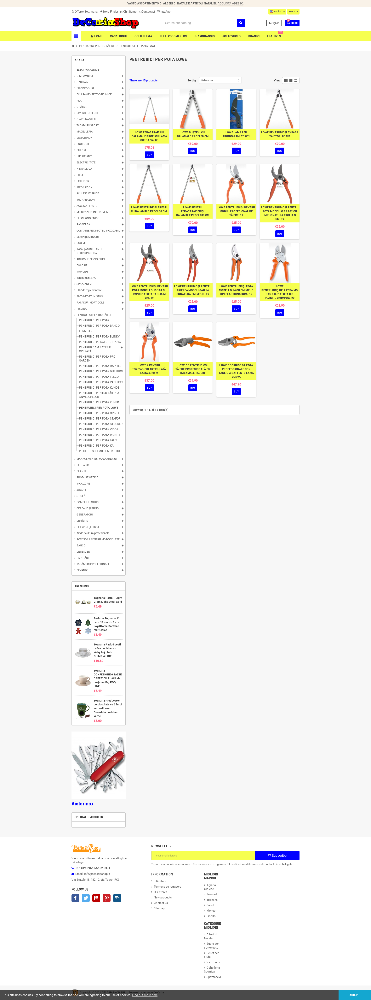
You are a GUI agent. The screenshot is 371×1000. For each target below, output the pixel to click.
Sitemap (159, 908)
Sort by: (192, 80)
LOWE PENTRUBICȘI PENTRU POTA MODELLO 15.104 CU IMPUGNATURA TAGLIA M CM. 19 (149, 292)
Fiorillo (211, 916)
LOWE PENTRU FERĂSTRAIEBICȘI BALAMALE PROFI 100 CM (192, 211)
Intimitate (160, 881)
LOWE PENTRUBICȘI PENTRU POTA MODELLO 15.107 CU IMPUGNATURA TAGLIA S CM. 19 (279, 213)
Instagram (117, 898)
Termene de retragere (167, 886)
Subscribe (279, 855)
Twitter (86, 898)
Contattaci (148, 11)
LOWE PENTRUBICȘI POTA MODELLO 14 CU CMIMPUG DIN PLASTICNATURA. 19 (236, 290)
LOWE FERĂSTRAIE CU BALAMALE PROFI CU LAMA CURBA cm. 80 (149, 136)
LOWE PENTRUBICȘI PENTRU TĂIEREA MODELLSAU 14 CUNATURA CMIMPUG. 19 (192, 290)
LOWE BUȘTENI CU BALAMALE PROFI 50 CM (193, 134)
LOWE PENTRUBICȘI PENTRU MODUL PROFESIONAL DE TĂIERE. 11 (236, 211)
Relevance (207, 80)
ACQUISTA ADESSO (230, 3)
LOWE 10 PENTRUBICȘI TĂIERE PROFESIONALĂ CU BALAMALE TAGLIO (192, 369)
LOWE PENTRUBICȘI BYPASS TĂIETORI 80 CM (279, 134)
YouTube (96, 898)
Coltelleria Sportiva (212, 969)
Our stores (160, 892)
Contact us (161, 903)
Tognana (212, 900)
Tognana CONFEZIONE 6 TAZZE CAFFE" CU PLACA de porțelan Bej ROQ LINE (108, 678)
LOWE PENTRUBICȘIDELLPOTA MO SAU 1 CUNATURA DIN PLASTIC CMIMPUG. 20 (279, 292)
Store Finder (109, 11)
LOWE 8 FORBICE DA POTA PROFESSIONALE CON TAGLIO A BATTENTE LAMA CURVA (236, 371)
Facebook (75, 898)
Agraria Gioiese (210, 887)
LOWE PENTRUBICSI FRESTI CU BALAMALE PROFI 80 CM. (149, 209)
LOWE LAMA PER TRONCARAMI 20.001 (236, 134)
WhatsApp (163, 11)
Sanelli (211, 905)
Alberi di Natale (210, 936)
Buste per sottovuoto (211, 945)
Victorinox (82, 804)
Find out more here (144, 995)
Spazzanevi (214, 977)
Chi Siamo (130, 11)
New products (163, 897)
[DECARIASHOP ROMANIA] (105, 23)
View (277, 80)
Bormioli (212, 894)
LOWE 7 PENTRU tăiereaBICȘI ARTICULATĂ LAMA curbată (149, 369)
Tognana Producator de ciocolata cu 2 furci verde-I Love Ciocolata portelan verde (108, 708)
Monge (211, 910)
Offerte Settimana (84, 11)
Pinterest (107, 898)
